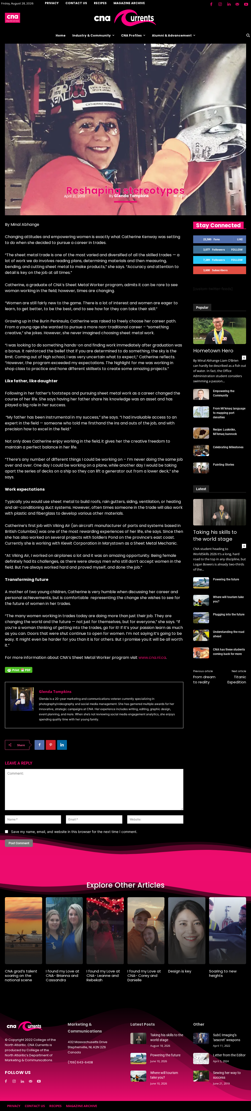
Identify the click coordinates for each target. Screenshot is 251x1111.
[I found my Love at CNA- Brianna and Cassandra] (64, 930)
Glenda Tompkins (131, 195)
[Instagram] (220, 4)
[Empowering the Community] (201, 394)
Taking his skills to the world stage (215, 535)
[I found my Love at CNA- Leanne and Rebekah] (105, 930)
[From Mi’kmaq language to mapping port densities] (201, 411)
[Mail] (237, 4)
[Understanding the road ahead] (201, 635)
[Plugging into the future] (201, 617)
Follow (237, 249)
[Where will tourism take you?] (201, 600)
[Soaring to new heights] (227, 930)
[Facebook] (211, 4)
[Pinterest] (51, 745)
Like (240, 239)
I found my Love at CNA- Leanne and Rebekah (103, 976)
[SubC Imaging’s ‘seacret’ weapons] (201, 1038)
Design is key (179, 971)
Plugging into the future (228, 614)
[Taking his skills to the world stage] (219, 512)
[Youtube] (246, 4)
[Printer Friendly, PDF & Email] (18, 672)
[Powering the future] (201, 582)
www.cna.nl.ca (152, 657)
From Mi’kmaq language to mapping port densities (229, 413)
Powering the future (226, 579)
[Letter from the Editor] (201, 1058)
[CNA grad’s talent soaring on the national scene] (23, 930)
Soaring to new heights (223, 973)
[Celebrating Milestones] (201, 450)
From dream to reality (204, 679)
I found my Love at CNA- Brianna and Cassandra (62, 976)
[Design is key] (186, 930)
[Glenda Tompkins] (22, 705)
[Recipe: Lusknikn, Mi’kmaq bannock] (201, 432)
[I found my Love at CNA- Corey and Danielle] (146, 930)
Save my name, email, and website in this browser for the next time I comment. (74, 832)
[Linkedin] (228, 4)
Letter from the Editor (229, 1055)
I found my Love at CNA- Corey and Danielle (144, 976)
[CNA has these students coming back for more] (201, 652)
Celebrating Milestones (228, 447)
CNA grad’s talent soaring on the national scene (21, 976)
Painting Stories (223, 464)
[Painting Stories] (201, 467)
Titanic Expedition (236, 679)
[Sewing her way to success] (201, 1076)
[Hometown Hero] (219, 331)
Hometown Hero (213, 350)
